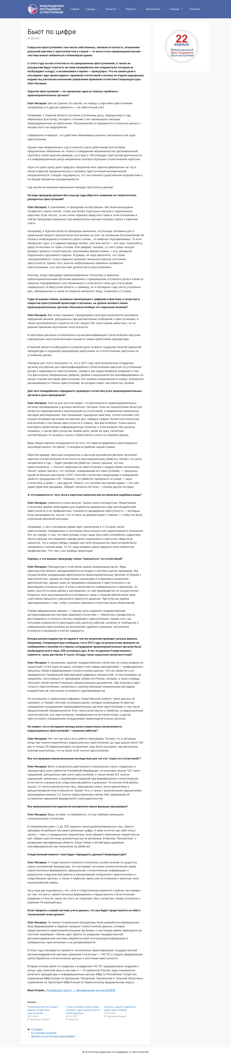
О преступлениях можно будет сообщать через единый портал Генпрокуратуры (83, 1009)
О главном (37, 1029)
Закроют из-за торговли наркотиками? (53, 1036)
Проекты (110, 9)
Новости (131, 9)
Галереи (174, 9)
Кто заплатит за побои (43, 1032)
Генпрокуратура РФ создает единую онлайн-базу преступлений (43, 1009)
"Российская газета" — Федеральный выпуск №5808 (80, 990)
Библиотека (153, 9)
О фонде (90, 9)
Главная (74, 9)
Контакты (195, 9)
